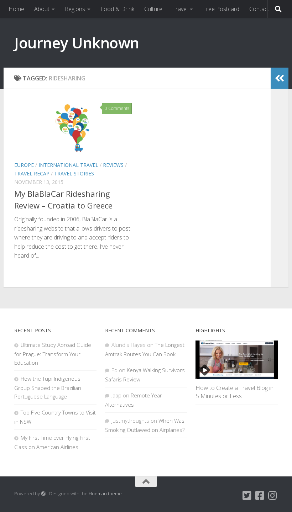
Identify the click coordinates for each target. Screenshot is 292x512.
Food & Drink (117, 9)
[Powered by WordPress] (43, 493)
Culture (153, 9)
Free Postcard (221, 9)
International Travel (68, 165)
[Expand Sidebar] (279, 78)
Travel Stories (74, 173)
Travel (180, 9)
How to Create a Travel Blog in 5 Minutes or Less (234, 392)
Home (16, 9)
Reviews (113, 165)
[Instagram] (273, 496)
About (41, 9)
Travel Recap (31, 173)
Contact (259, 9)
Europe (24, 165)
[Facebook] (260, 496)
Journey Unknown (76, 42)
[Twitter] (247, 496)
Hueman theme (105, 493)
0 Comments (117, 108)
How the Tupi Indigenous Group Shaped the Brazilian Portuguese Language (47, 387)
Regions (75, 9)
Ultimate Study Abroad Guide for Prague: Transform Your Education (52, 353)
